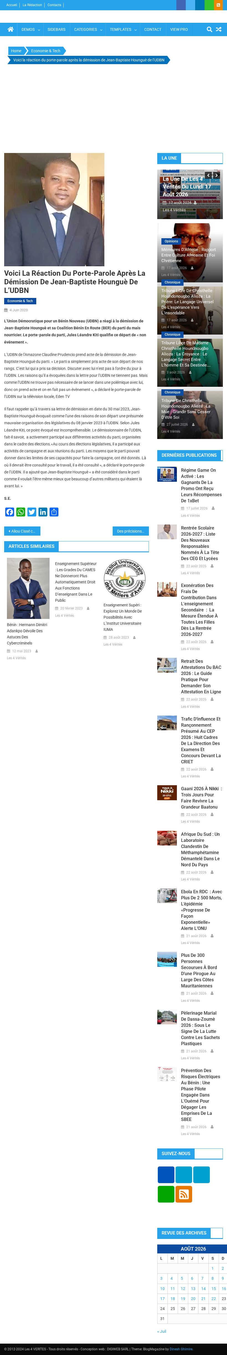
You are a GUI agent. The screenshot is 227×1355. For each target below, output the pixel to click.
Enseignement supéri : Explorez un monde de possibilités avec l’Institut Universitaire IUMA (123, 617)
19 (183, 1298)
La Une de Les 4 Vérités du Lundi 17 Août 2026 (187, 186)
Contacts (54, 5)
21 (203, 1298)
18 (173, 1298)
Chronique (172, 282)
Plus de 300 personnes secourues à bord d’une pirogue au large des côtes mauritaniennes (199, 970)
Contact (152, 29)
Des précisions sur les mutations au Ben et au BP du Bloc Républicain (133, 531)
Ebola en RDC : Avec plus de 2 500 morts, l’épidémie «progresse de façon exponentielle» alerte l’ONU (201, 910)
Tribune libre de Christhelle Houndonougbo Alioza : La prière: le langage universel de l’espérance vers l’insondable (187, 301)
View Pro (179, 29)
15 (213, 1288)
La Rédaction (32, 5)
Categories (85, 29)
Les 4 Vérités (16, 658)
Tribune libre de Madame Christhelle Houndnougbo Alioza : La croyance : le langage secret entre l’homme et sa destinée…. (186, 354)
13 (193, 1288)
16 (224, 1288)
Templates (120, 29)
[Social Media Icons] (166, 1174)
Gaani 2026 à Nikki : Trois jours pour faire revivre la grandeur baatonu (201, 798)
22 (213, 1298)
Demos (28, 29)
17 (162, 1298)
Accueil (11, 5)
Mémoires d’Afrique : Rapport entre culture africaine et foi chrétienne (188, 255)
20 (193, 1298)
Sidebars (56, 29)
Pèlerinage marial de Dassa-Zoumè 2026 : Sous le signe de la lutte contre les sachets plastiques (200, 1028)
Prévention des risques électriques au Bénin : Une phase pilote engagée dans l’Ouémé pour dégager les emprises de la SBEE (200, 1095)
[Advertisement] (113, 110)
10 (162, 1288)
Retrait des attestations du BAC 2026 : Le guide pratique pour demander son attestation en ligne (201, 676)
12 (183, 1288)
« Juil (161, 1331)
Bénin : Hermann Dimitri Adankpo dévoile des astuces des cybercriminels (27, 634)
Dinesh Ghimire (181, 1349)
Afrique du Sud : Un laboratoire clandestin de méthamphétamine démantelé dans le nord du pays (200, 849)
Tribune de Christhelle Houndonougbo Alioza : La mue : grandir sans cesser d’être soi (185, 409)
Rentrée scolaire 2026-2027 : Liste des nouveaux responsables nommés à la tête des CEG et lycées (200, 543)
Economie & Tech (20, 301)
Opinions (171, 241)
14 (203, 1288)
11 (173, 1288)
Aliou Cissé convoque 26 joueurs (25, 531)
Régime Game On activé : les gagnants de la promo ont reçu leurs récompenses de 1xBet (201, 485)
